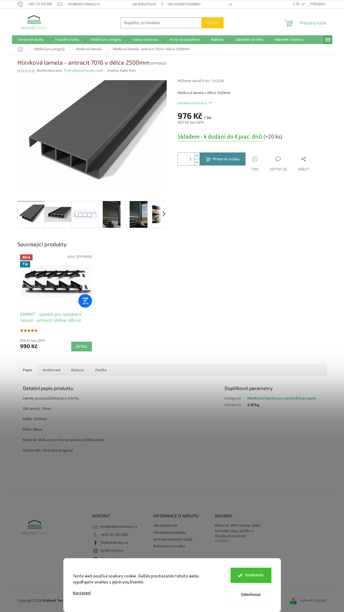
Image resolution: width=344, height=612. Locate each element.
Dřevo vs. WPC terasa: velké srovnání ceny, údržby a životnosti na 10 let (237, 531)
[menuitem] (30, 39)
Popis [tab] (27, 370)
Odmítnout (251, 595)
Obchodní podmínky (184, 4)
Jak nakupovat (144, 4)
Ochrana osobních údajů (172, 539)
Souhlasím (254, 575)
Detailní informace (192, 103)
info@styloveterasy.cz (118, 526)
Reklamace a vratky (169, 546)
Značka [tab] (101, 370)
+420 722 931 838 (114, 535)
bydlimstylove (111, 550)
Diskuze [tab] (77, 370)
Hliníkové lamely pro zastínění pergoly (281, 398)
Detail (82, 346)
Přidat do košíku (226, 159)
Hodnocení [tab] (51, 370)
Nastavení (82, 593)
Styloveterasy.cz (114, 542)
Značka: (121, 70)
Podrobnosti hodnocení (83, 70)
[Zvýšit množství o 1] (197, 156)
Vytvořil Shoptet (313, 600)
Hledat (212, 22)
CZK (296, 4)
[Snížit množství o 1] (197, 162)
